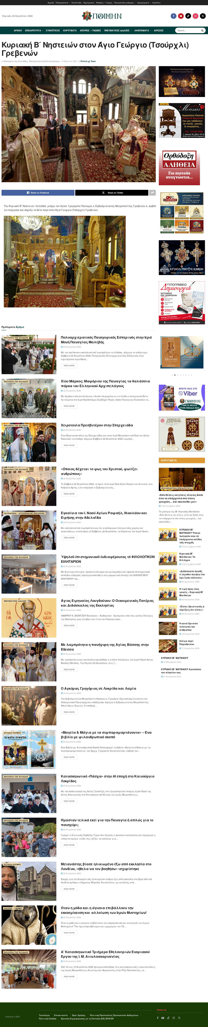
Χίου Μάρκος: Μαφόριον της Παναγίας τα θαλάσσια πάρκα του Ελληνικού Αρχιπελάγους (105, 383)
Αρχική (51, 2)
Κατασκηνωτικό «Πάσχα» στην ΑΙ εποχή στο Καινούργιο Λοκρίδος (107, 778)
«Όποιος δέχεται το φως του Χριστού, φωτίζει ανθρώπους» (99, 471)
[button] (172, 375)
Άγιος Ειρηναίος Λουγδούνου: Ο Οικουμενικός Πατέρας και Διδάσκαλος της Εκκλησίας (107, 603)
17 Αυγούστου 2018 (190, 648)
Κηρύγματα (88, 2)
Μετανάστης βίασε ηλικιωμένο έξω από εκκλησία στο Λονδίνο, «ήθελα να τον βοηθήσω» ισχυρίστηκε (106, 866)
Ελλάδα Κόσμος (12, 733)
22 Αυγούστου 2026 (72, 346)
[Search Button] (203, 30)
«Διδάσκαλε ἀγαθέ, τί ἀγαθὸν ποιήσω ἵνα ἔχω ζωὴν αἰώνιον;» (192, 574)
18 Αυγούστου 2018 (190, 633)
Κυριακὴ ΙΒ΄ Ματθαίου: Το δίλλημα (187, 557)
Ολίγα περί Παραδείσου (186, 642)
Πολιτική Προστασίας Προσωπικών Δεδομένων (114, 1015)
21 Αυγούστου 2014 (172, 676)
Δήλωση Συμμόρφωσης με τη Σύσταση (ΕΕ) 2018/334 (87, 1018)
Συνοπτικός (77, 2)
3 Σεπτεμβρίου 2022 (170, 505)
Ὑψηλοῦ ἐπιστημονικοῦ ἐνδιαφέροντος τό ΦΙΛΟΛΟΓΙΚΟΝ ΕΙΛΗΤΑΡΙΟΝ (108, 559)
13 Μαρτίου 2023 (69, 61)
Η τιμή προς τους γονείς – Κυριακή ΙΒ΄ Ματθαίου (191, 592)
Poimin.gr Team (88, 61)
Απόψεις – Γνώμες (104, 2)
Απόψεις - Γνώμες (13, 908)
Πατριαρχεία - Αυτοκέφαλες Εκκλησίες (24, 513)
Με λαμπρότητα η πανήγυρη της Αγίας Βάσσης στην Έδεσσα (105, 647)
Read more (69, 365)
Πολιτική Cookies (47, 1018)
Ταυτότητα (44, 1015)
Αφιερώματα (143, 2)
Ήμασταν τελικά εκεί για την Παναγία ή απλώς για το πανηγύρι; (107, 822)
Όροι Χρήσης (78, 1015)
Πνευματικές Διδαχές (124, 2)
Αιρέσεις (156, 2)
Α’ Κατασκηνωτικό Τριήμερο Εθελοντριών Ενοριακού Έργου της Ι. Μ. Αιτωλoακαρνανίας (105, 954)
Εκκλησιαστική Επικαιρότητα (44, 61)
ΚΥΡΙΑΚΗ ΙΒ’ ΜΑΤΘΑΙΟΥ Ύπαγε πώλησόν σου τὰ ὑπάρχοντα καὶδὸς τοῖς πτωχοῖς (190, 536)
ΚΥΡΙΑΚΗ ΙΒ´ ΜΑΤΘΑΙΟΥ (174, 658)
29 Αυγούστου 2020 (190, 581)
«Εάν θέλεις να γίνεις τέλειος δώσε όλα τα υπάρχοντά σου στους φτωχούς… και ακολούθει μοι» (181, 498)
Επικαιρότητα (62, 2)
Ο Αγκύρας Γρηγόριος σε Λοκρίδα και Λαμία (98, 688)
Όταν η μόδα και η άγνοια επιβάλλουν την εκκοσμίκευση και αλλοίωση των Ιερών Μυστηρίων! (103, 910)
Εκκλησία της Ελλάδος (16, 61)
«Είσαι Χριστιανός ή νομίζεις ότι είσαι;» (191, 608)
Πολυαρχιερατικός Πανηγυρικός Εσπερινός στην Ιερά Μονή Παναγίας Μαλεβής (106, 339)
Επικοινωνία (61, 1015)
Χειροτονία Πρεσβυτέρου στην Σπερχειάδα (97, 425)
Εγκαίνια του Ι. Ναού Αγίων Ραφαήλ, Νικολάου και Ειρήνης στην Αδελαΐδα (104, 515)
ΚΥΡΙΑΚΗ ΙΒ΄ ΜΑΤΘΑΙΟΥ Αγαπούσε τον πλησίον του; (181, 671)
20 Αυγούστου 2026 (72, 961)
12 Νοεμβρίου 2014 (172, 661)
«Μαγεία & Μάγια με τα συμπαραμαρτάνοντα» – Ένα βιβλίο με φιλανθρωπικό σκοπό (106, 734)
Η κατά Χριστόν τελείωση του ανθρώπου (188, 626)
